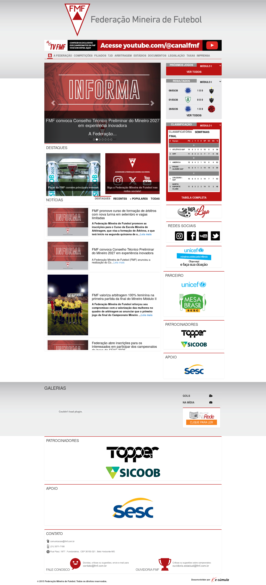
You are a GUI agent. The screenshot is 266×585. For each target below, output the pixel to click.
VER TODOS (194, 72)
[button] (53, 103)
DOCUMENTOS (157, 55)
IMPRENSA (203, 55)
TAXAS (191, 55)
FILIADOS (100, 55)
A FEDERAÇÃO (63, 55)
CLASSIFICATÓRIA (180, 132)
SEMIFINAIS (202, 132)
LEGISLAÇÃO (176, 55)
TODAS (155, 198)
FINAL (173, 136)
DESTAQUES (102, 198)
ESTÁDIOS (140, 55)
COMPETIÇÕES (83, 55)
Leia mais (146, 234)
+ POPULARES (139, 198)
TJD (110, 55)
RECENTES (120, 198)
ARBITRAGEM (123, 55)
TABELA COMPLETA (193, 197)
